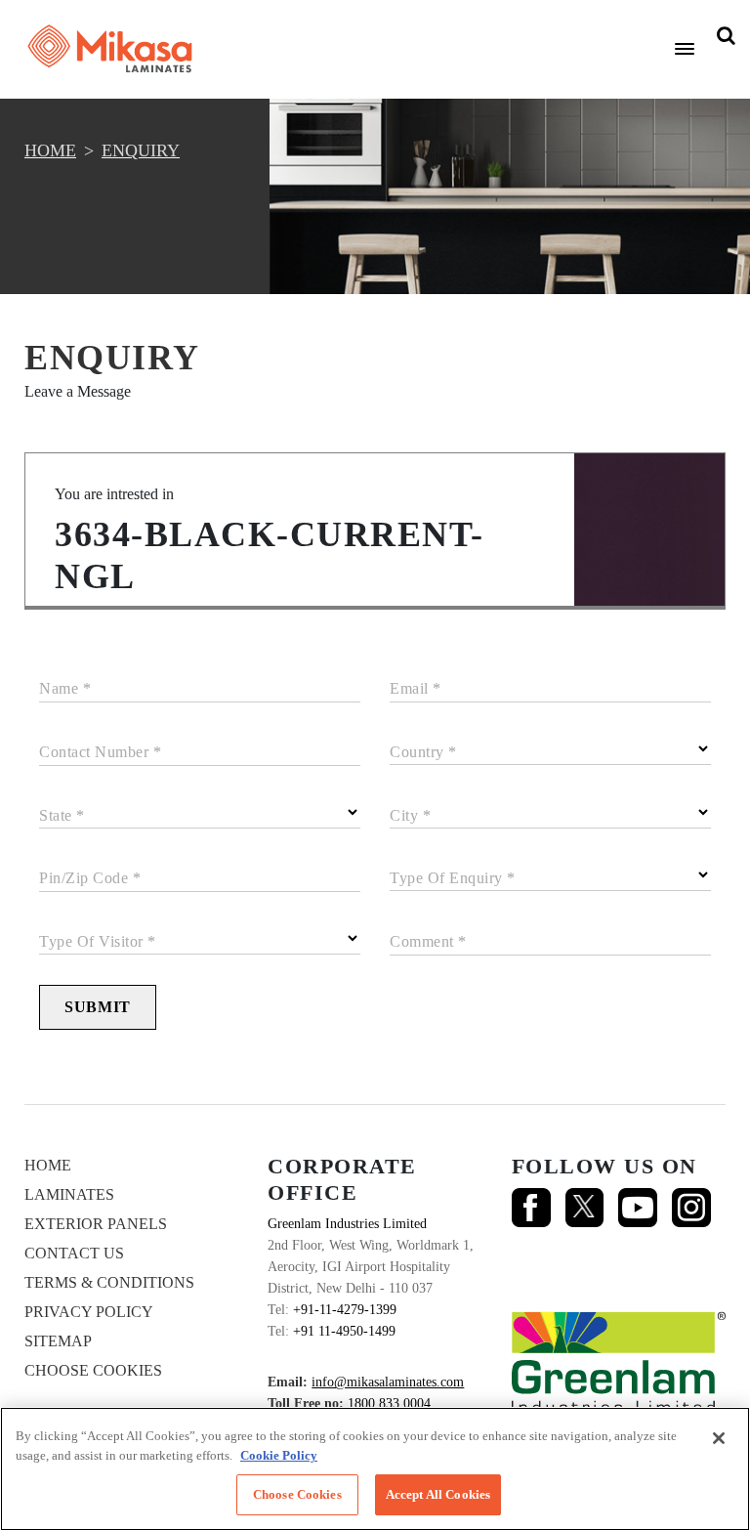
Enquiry (141, 150)
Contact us (74, 1253)
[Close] (718, 1438)
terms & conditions (109, 1282)
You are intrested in (114, 494)
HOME (50, 150)
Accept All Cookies (438, 1494)
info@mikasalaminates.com (388, 1382)
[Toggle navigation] (684, 49)
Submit (97, 1007)
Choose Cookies (93, 1370)
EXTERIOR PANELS (95, 1223)
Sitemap (58, 1341)
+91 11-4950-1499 (344, 1331)
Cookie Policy (278, 1455)
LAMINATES (69, 1194)
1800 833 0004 (389, 1403)
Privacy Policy (88, 1311)
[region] (375, 1469)
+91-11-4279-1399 (344, 1309)
